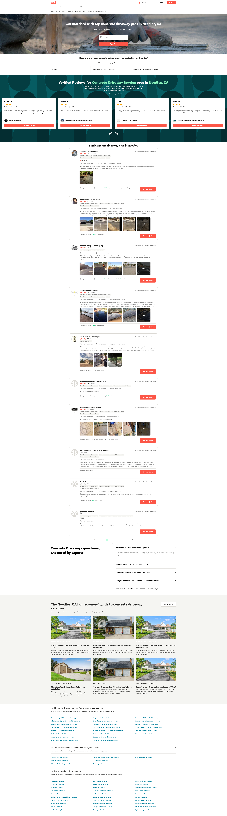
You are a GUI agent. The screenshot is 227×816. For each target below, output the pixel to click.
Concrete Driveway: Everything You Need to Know (112, 687)
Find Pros (113, 44)
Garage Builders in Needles (144, 757)
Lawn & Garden (68, 7)
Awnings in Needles (99, 810)
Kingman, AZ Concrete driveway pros (105, 718)
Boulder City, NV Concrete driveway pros (148, 721)
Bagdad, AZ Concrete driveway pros (104, 734)
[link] (6, 120)
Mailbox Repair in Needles (101, 784)
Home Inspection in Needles (102, 800)
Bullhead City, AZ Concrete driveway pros (64, 724)
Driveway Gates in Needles (101, 764)
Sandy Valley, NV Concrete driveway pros (148, 727)
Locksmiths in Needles (100, 794)
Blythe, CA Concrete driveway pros (62, 734)
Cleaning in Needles (57, 807)
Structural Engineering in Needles (146, 787)
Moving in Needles (56, 794)
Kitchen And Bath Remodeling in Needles (64, 797)
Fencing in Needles (99, 787)
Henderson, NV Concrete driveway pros (105, 740)
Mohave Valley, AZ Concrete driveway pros (64, 718)
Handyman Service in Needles (102, 807)
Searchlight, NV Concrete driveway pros (105, 721)
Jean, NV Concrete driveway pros (146, 731)
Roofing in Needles (57, 787)
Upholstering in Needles (143, 810)
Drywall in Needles (141, 797)
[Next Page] (133, 540)
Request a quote (29, 125)
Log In (162, 3)
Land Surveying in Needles (59, 800)
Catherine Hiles (56, 683)
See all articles (168, 604)
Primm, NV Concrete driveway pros (146, 724)
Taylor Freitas (98, 642)
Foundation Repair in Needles (144, 803)
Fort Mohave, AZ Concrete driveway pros (64, 727)
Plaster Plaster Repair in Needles (145, 807)
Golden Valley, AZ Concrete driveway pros (64, 740)
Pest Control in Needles (142, 791)
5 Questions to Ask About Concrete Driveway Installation (68, 688)
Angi (94, 683)
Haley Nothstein (141, 642)
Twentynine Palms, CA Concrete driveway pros (108, 731)
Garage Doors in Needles (58, 803)
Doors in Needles (140, 794)
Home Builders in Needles (143, 781)
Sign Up (171, 3)
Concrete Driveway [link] (80, 11)
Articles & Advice (83, 7)
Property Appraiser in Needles (102, 803)
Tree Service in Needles (58, 791)
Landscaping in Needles (100, 761)
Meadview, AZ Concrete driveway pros (147, 734)
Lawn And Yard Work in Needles (103, 791)
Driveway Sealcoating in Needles (61, 764)
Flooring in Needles (141, 784)
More (75, 7)
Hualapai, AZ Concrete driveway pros (105, 724)
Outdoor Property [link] (55, 11)
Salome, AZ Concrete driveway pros (104, 737)
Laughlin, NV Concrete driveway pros (62, 737)
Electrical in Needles (57, 784)
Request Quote (148, 189)
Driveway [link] (70, 11)
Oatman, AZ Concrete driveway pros (62, 731)
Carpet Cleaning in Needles (144, 800)
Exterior (59, 7)
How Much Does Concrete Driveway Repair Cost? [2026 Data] (112, 646)
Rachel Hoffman (141, 683)
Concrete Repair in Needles (59, 757)
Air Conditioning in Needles (59, 810)
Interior (53, 7)
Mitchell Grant (56, 642)
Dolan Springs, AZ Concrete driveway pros (106, 727)
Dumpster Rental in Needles (102, 797)
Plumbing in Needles (57, 781)
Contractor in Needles (100, 781)
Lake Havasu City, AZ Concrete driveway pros (65, 721)
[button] (86, 177)
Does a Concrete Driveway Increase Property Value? (156, 687)
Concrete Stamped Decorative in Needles (106, 757)
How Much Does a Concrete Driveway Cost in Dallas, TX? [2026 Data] (156, 646)
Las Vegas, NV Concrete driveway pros (147, 718)
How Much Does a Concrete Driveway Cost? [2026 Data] (70, 646)
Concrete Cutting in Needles (59, 761)
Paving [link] (64, 11)
